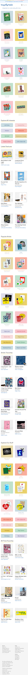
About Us (4, 647)
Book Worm (18, 388)
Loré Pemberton (4, 206)
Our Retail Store (5, 649)
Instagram (17, 656)
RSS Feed (17, 659)
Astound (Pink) (19, 431)
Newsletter (17, 658)
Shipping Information (19, 648)
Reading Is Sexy (19, 619)
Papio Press (3, 184)
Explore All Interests (8, 120)
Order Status (17, 649)
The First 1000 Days (6, 619)
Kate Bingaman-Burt (5, 579)
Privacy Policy (18, 652)
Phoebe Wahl (18, 414)
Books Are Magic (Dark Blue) (5, 410)
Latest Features (6, 146)
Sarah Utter (17, 622)
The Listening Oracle (20, 225)
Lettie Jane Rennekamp (6, 227)
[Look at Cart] (22, 6)
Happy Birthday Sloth (20, 576)
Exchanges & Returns (19, 651)
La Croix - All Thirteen (7, 576)
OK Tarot (3, 431)
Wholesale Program (6, 651)
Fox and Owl (4, 182)
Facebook (17, 655)
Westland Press (18, 207)
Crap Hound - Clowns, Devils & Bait (7, 555)
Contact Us (17, 647)
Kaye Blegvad (18, 186)
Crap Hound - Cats (6, 366)
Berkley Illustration (19, 579)
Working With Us (5, 648)
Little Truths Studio (5, 165)
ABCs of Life (18, 555)
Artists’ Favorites (7, 352)
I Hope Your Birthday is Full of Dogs (6, 389)
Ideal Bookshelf (18, 163)
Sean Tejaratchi (4, 369)
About (3, 645)
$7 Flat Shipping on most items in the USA (14, 1)
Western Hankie (19, 366)
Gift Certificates (5, 652)
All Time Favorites (7, 541)
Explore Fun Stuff (7, 442)
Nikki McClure (18, 434)
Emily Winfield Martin (6, 602)
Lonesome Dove (19, 160)
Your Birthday (18, 203)
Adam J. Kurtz (4, 435)
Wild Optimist (4, 392)
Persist (16, 598)
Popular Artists (6, 236)
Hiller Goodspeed (19, 369)
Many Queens (4, 225)
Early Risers (4, 203)
